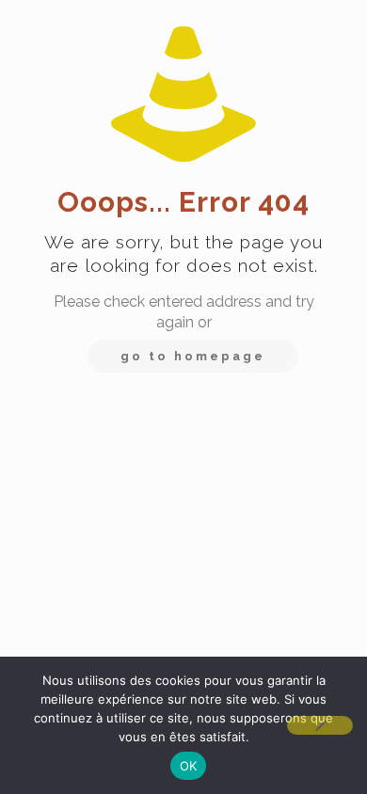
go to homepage (192, 356)
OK (189, 765)
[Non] (320, 725)
